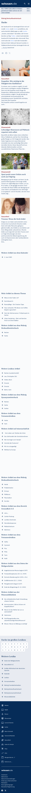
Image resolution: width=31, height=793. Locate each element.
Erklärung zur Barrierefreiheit (8, 780)
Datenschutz (4, 776)
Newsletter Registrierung (7, 786)
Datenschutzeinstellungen (8, 778)
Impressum (4, 774)
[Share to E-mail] (3, 53)
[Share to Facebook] (6, 53)
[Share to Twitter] (10, 53)
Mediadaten (4, 782)
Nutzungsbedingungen (7, 784)
